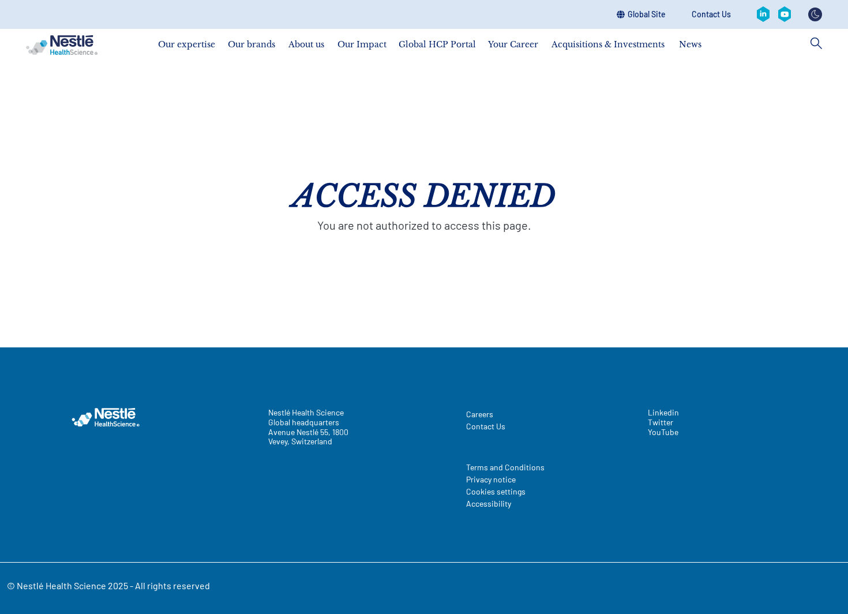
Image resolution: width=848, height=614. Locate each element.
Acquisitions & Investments (608, 44)
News (690, 44)
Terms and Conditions (505, 467)
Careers (479, 414)
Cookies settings (496, 491)
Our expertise (186, 44)
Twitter (660, 422)
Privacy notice (491, 479)
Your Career (513, 44)
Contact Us (711, 14)
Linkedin (663, 412)
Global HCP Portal (437, 44)
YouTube (663, 432)
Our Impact (362, 44)
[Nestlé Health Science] (61, 45)
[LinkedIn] (763, 14)
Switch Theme (815, 14)
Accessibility (488, 503)
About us (306, 44)
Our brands (251, 44)
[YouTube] (784, 14)
